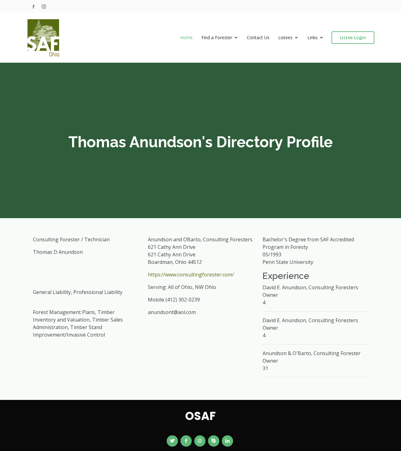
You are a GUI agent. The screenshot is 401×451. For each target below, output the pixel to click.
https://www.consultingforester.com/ (191, 274)
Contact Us (258, 37)
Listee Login (353, 37)
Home (186, 37)
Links (312, 37)
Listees (285, 37)
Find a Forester (216, 37)
